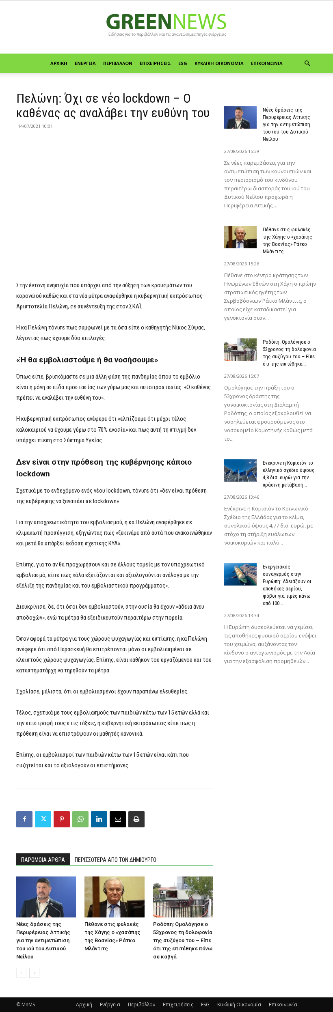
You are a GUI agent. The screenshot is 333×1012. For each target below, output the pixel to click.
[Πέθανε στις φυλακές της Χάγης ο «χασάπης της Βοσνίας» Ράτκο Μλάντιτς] (114, 896)
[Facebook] (24, 819)
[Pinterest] (62, 819)
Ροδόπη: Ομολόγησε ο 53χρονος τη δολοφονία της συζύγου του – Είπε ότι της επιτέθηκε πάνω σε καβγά (182, 940)
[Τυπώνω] (136, 819)
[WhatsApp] (80, 819)
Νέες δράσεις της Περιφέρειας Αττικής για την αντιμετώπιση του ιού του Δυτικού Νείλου (43, 940)
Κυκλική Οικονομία (219, 63)
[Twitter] (43, 819)
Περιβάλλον (117, 63)
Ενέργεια (85, 63)
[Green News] (166, 27)
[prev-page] (21, 973)
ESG (182, 63)
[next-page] (34, 973)
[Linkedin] (99, 819)
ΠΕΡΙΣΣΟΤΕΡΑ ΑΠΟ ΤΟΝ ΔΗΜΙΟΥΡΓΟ (115, 860)
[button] (307, 63)
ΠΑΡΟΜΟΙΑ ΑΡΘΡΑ (43, 860)
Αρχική (58, 63)
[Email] (118, 819)
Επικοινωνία (267, 63)
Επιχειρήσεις (155, 63)
